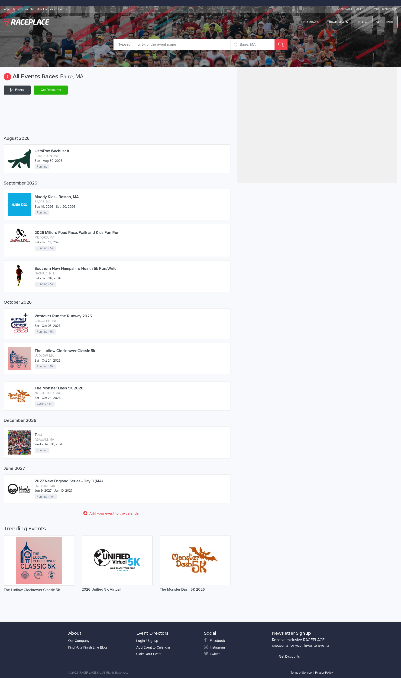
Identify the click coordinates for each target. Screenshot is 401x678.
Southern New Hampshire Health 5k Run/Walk (75, 268)
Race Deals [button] (338, 22)
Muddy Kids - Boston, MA (57, 196)
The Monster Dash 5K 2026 (59, 388)
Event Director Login (385, 9)
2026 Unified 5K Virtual (101, 589)
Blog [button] (362, 22)
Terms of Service (301, 673)
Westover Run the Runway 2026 (63, 316)
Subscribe (385, 22)
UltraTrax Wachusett (52, 151)
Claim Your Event (148, 654)
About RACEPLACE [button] (349, 9)
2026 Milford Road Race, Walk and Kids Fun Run (77, 232)
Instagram (217, 647)
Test (38, 434)
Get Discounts (51, 90)
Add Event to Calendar (153, 647)
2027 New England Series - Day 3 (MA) (69, 481)
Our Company (78, 641)
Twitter (215, 654)
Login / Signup (147, 641)
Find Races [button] (310, 22)
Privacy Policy (324, 673)
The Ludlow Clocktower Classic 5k (65, 350)
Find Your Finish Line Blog (87, 647)
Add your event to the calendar (114, 513)
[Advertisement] (117, 116)
